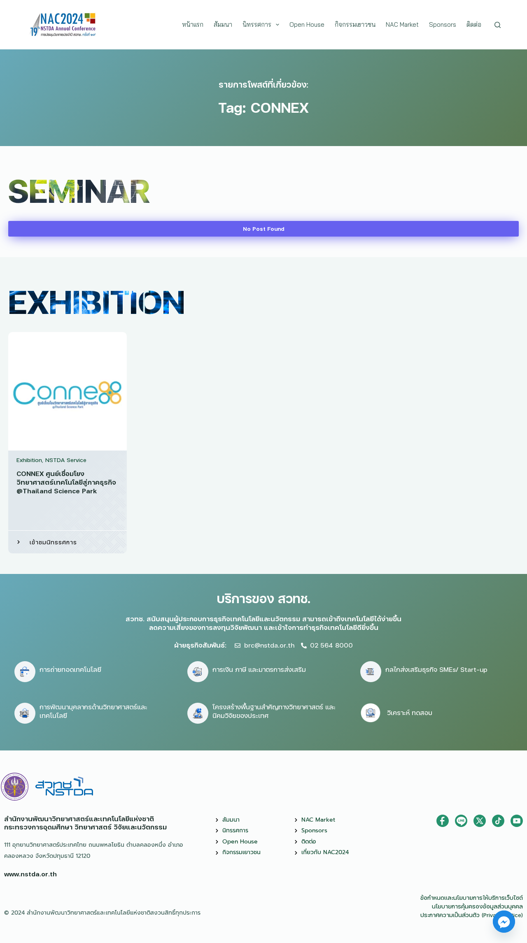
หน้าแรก (192, 24)
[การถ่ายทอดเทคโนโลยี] (24, 671)
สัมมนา (223, 24)
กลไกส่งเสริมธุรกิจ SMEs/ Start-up (436, 669)
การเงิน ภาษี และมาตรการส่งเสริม (259, 669)
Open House (306, 24)
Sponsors (442, 24)
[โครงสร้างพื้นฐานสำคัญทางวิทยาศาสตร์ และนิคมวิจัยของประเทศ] (197, 713)
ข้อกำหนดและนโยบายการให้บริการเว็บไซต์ (471, 897)
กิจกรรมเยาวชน (355, 24)
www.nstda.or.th (30, 873)
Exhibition (29, 460)
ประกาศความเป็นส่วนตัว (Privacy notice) (471, 915)
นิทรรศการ (257, 24)
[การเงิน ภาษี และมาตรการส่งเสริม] (197, 671)
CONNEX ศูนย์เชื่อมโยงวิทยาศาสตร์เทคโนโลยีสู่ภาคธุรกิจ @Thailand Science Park (66, 482)
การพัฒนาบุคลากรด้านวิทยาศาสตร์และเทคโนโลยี (93, 711)
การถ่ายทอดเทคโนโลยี (70, 669)
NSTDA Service (65, 460)
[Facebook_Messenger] (504, 921)
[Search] (497, 25)
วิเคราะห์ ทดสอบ (409, 712)
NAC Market (402, 24)
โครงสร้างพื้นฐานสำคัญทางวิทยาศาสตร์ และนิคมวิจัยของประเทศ (274, 711)
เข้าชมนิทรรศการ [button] (53, 542)
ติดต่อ (473, 24)
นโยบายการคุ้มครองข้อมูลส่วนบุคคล (477, 906)
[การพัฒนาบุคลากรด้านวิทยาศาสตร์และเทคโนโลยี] (24, 713)
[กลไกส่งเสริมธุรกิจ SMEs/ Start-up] (370, 671)
